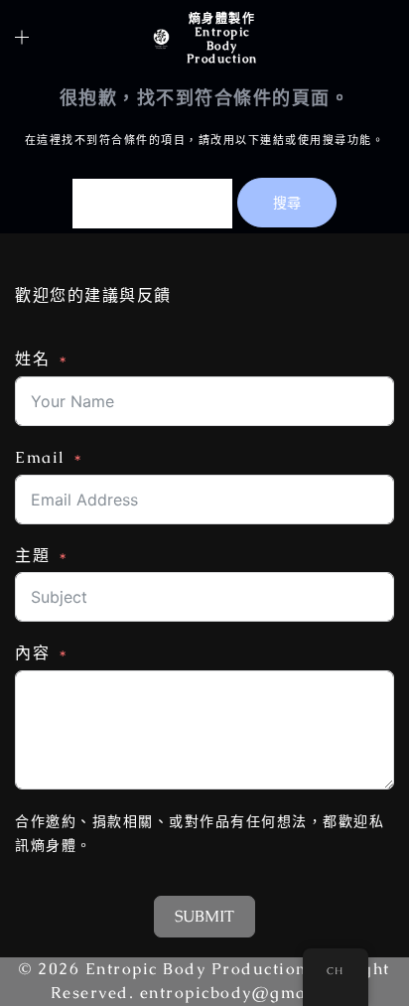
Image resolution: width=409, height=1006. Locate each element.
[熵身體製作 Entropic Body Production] (161, 39)
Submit (204, 916)
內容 (32, 653)
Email (40, 457)
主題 (32, 555)
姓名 (32, 359)
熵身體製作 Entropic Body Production (222, 39)
